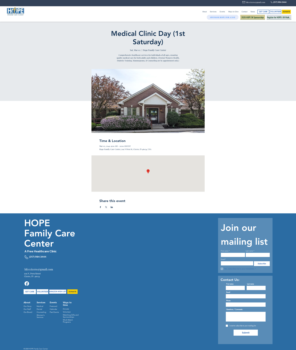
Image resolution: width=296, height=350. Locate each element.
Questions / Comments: (234, 309)
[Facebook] (27, 283)
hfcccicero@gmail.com (255, 2)
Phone (228, 300)
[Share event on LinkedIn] (112, 207)
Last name (250, 251)
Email (223, 259)
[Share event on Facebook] (100, 207)
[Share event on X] (106, 207)
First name (225, 251)
